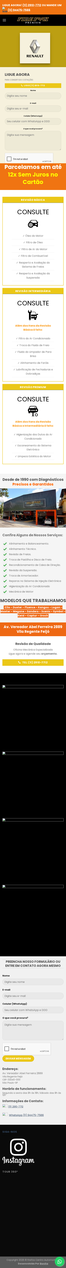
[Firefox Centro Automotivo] (33, 20)
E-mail (33, 103)
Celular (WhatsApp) (33, 116)
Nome (33, 90)
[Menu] (4, 20)
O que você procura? (33, 129)
